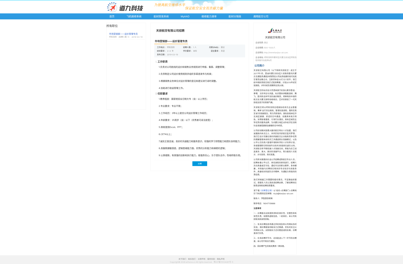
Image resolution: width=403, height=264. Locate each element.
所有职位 (112, 26)
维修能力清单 (209, 16)
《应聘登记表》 (266, 190)
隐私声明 (220, 259)
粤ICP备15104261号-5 (223, 262)
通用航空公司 (260, 16)
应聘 (200, 164)
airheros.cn (191, 262)
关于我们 (182, 259)
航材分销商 (235, 16)
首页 (111, 16)
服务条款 (211, 259)
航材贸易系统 (161, 16)
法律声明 (201, 259)
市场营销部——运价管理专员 (123, 33)
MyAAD (185, 16)
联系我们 (192, 259)
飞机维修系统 (134, 16)
